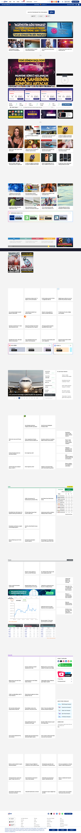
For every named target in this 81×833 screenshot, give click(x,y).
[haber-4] (54, 279)
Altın (36, 624)
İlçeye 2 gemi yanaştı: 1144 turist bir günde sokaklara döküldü (68, 469)
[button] (60, 1)
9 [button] (34, 424)
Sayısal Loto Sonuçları (66, 734)
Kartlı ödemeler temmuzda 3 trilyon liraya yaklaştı (31, 805)
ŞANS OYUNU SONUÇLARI (63, 728)
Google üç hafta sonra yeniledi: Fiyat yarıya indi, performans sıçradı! (65, 819)
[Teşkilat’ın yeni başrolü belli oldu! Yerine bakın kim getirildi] (47, 481)
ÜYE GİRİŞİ (68, 1)
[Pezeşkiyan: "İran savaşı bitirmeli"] (27, 86)
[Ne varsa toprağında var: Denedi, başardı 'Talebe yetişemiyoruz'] (65, 785)
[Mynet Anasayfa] (5, 1)
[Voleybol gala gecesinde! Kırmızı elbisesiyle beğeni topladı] (31, 756)
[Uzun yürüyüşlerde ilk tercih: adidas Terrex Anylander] (32, 360)
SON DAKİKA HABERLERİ (6, 4)
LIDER (26, 661)
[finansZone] (64, 242)
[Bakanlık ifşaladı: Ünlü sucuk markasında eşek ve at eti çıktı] (34, 86)
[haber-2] (27, 289)
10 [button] (37, 424)
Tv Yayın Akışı (60, 705)
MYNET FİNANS (15, 107)
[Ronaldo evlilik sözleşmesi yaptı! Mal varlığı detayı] (47, 743)
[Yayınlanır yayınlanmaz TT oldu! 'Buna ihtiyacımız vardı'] (15, 347)
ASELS (42, 658)
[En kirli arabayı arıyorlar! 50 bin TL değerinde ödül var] (48, 319)
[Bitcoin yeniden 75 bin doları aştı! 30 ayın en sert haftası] (47, 641)
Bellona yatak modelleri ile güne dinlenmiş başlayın (15, 791)
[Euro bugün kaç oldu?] (31, 474)
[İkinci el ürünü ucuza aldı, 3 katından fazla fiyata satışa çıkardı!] (18, 86)
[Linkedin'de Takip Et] (66, 688)
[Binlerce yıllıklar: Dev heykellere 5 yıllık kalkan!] (60, 491)
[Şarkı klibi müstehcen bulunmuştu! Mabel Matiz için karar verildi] (45, 86)
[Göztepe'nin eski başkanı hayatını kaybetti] (31, 561)
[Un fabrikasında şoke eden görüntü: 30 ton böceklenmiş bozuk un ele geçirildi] (13, 86)
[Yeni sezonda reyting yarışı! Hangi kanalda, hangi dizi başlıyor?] (15, 729)
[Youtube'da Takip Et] (68, 688)
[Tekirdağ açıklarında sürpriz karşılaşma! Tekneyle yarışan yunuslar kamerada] (65, 194)
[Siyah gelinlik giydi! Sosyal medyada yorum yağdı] (31, 743)
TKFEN (26, 663)
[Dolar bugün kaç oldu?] (31, 487)
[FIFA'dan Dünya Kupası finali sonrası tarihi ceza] (20, 86)
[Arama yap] (62, 1)
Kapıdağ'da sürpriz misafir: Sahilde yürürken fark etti (68, 461)
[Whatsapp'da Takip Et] (71, 688)
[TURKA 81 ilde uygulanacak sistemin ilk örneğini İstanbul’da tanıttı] (15, 86)
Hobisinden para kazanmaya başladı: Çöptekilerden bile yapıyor (48, 806)
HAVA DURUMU (36, 4)
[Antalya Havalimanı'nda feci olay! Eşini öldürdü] (15, 474)
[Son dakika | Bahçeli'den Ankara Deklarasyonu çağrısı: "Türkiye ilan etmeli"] (46, 86)
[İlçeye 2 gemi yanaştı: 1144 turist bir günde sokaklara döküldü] (60, 468)
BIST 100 (12, 626)
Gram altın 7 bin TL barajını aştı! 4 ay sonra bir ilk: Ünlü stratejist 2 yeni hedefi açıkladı (68, 616)
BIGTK (10, 660)
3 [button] (19, 424)
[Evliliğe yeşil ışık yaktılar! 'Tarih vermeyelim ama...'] (48, 187)
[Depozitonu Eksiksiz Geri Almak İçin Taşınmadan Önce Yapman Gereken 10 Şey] (32, 347)
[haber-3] (40, 279)
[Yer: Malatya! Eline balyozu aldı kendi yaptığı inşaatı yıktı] (51, 86)
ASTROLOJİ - (51, 112)
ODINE (26, 658)
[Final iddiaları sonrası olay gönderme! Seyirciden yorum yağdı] (31, 729)
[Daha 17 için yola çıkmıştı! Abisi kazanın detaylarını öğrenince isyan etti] (47, 722)
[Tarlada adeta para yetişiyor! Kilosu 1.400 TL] (15, 487)
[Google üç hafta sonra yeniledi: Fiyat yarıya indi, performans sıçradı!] (65, 812)
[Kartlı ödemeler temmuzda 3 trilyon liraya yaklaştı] (32, 799)
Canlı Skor (70, 513)
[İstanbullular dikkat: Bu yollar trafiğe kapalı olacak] (15, 201)
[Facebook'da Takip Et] (58, 688)
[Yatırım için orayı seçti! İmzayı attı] (15, 453)
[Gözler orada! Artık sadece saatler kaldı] (15, 600)
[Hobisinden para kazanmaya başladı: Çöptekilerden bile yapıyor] (48, 799)
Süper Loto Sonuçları (66, 737)
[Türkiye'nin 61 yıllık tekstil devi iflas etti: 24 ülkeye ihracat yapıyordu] (47, 606)
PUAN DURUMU (60, 516)
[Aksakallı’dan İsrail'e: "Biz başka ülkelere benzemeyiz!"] (15, 360)
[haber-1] (14, 289)
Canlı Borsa (70, 586)
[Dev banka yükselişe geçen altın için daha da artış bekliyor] (24, 86)
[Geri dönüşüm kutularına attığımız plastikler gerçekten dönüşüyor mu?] (31, 446)
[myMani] (23, 1)
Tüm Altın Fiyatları (49, 421)
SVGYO (26, 660)
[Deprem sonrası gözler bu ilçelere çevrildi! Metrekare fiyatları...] (48, 333)
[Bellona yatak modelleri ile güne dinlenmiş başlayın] (15, 785)
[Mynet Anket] (58, 2)
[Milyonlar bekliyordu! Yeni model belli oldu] (60, 630)
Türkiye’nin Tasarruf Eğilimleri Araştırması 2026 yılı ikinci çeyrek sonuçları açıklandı (32, 792)
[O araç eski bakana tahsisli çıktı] (53, 86)
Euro (31, 624)
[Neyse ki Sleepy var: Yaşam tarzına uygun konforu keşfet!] (31, 86)
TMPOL (10, 661)
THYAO (42, 656)
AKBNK (42, 660)
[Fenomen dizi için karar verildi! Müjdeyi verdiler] (65, 354)
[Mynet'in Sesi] (32, 114)
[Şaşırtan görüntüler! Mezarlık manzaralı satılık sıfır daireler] (42, 86)
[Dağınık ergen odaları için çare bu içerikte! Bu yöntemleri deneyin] (65, 319)
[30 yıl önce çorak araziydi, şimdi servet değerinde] (48, 360)
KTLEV (42, 663)
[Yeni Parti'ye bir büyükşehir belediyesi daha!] (47, 446)
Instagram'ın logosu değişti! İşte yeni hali (48, 819)
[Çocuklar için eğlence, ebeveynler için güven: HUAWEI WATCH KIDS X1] (65, 130)
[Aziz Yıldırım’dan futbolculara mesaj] (47, 519)
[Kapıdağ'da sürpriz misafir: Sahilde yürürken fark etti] (60, 461)
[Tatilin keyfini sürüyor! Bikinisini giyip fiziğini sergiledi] (47, 701)
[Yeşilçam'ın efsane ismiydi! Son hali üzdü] (50, 86)
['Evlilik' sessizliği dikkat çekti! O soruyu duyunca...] (15, 715)
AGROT (26, 656)
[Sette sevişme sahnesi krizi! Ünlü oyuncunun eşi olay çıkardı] (47, 756)
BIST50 (15, 624)
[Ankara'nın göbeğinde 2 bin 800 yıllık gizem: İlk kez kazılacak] (60, 476)
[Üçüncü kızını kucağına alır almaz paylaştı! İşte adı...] (31, 715)
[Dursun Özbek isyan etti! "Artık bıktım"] (43, 86)
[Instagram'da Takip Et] (63, 688)
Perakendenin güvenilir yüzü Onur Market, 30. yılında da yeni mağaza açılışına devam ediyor (48, 792)
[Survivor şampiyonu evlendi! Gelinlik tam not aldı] (31, 688)
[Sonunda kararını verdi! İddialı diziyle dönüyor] (31, 701)
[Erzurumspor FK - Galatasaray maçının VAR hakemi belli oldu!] (47, 554)
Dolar (26, 624)
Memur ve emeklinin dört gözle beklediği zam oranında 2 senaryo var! (68, 623)
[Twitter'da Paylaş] (66, 754)
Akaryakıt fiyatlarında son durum (32, 818)
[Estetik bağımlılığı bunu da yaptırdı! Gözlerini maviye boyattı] (54, 86)
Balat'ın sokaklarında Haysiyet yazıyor (65, 805)
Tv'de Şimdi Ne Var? (62, 708)
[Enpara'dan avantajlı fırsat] (32, 86)
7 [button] (29, 424)
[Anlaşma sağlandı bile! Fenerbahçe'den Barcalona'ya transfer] (39, 86)
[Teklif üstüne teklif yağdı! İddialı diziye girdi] (15, 137)
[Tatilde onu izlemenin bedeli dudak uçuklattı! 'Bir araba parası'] (37, 86)
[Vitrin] (52, 2)
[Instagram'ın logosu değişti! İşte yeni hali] (48, 812)
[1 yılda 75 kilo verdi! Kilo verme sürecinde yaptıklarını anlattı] (35, 86)
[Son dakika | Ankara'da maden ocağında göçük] (12, 86)
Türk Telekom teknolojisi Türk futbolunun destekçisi (15, 819)
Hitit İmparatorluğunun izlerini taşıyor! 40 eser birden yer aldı (69, 484)
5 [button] (24, 424)
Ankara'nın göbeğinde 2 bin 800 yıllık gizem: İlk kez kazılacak (68, 476)
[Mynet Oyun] (15, 114)
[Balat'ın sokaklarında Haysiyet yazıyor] (65, 799)
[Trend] (50, 2)
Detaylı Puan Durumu (68, 541)
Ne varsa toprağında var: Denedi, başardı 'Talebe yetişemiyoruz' (65, 791)
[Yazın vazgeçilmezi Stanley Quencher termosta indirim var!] (31, 460)
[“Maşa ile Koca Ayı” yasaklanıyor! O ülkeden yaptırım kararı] (32, 144)
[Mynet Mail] (78, 4)
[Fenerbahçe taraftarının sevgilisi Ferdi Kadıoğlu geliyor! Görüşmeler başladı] (15, 547)
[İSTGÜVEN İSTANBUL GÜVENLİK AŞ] (32, 130)
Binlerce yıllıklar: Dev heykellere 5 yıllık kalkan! (68, 491)
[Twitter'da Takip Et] (61, 688)
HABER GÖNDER (71, 4)
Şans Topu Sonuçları (66, 740)
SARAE (10, 663)
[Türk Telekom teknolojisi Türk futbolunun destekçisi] (15, 812)
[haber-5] (67, 279)
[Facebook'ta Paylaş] (64, 754)
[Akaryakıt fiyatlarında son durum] (32, 812)
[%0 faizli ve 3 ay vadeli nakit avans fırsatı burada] (65, 144)
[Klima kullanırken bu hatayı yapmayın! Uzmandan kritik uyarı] (32, 201)
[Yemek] (54, 2)
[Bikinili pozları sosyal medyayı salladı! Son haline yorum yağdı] (47, 688)
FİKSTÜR (68, 516)
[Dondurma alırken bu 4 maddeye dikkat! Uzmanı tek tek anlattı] (47, 460)
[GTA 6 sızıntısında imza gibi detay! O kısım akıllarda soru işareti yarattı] (48, 201)
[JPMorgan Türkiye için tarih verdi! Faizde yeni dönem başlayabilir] (26, 86)
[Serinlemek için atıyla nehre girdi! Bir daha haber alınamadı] (48, 130)
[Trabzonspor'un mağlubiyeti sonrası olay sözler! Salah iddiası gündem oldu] (48, 86)
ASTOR (42, 661)
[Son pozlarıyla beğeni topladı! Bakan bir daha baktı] (15, 326)
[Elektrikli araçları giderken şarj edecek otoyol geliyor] (48, 144)
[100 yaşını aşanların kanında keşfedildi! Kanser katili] (48, 347)
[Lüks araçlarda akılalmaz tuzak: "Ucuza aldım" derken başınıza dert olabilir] (23, 86)
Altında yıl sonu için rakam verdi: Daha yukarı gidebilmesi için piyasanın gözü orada (68, 639)
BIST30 (21, 624)
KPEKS (10, 656)
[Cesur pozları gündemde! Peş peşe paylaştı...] (15, 750)
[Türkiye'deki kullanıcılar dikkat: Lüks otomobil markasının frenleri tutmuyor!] (60, 607)
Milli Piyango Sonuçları (66, 731)
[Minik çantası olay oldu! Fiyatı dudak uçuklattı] (15, 695)
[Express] (56, 2)
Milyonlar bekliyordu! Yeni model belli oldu (68, 630)
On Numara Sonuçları (66, 743)
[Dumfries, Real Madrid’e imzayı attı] (31, 547)
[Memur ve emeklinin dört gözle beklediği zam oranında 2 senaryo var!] (60, 622)
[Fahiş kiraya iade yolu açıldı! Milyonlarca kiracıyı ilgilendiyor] (47, 627)
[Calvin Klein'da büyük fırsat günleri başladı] (32, 333)
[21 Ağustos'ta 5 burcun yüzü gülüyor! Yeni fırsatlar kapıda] (15, 187)
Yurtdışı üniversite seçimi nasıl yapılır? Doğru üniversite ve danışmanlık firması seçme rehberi (15, 806)
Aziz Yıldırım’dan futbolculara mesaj (16, 4)
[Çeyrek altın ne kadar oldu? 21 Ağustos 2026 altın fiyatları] (32, 319)
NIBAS (10, 658)
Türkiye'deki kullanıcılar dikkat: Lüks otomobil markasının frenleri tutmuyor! (67, 609)
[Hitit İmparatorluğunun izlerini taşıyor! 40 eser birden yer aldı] (60, 483)
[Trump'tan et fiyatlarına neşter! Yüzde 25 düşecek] (29, 86)
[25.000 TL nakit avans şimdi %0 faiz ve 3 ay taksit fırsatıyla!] (21, 86)
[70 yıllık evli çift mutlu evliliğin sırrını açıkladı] (65, 333)
